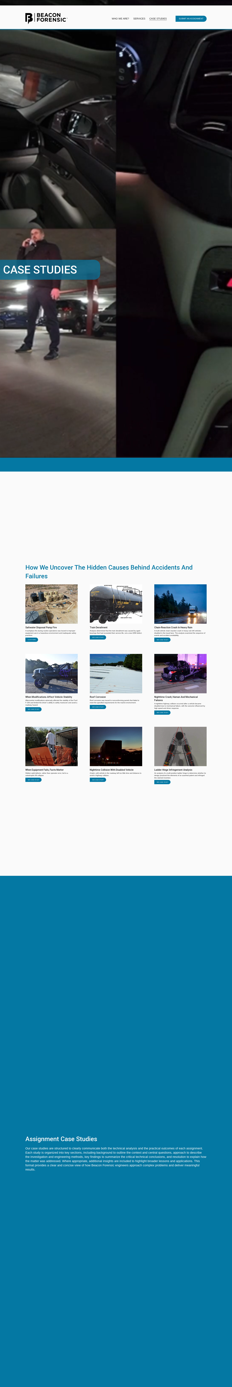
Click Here (32, 639)
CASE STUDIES (158, 18)
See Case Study (98, 637)
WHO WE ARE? (120, 18)
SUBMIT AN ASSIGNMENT (191, 19)
